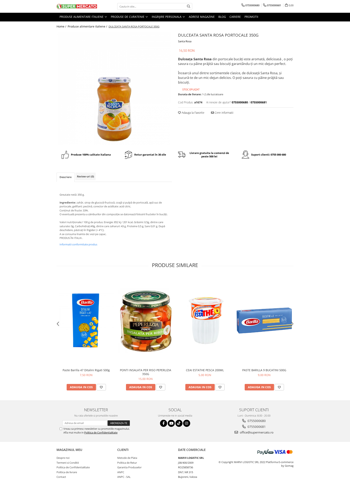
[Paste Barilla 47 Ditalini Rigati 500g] (86, 320)
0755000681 (256, 427)
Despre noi (63, 458)
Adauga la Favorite (192, 112)
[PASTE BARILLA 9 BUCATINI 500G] (264, 320)
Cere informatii (223, 112)
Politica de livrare (67, 472)
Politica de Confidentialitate (100, 432)
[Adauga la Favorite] (101, 387)
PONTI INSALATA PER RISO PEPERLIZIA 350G (145, 372)
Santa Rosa (184, 41)
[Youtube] (171, 423)
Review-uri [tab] (85, 176)
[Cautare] (188, 6)
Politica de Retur (127, 462)
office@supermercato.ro (256, 432)
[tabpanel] (114, 88)
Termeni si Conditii (68, 462)
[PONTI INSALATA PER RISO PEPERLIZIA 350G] (145, 320)
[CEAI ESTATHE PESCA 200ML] (205, 320)
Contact (61, 477)
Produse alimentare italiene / (88, 26)
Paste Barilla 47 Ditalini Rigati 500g (86, 370)
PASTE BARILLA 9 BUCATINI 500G (264, 370)
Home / (62, 26)
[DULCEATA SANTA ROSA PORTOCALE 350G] (114, 88)
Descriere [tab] (65, 177)
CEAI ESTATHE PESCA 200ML (205, 370)
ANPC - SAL (124, 477)
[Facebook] (163, 423)
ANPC (120, 472)
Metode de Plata (127, 458)
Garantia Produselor (129, 467)
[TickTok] (178, 423)
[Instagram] (186, 423)
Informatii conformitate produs (78, 244)
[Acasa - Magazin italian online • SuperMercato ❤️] (77, 6)
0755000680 (256, 421)
